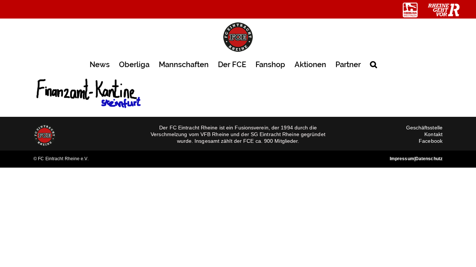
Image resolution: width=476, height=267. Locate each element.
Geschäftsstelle (424, 128)
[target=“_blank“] (410, 10)
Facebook (431, 141)
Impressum (402, 158)
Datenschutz (429, 158)
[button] (373, 64)
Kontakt (433, 134)
